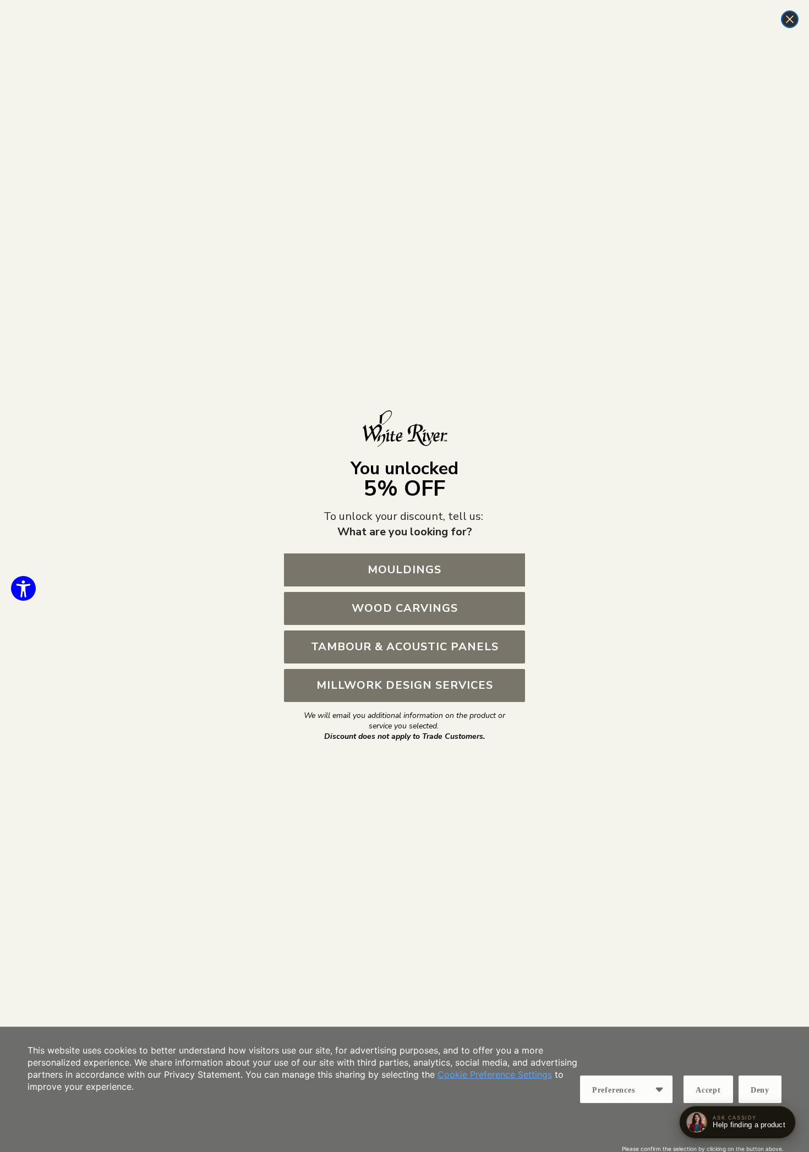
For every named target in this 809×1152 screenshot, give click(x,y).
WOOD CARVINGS (405, 608)
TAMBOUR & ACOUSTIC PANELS (405, 646)
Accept (708, 1090)
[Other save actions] (659, 1089)
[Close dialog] (789, 19)
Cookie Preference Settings (495, 1074)
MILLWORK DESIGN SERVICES (404, 685)
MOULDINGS (404, 569)
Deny (760, 1090)
